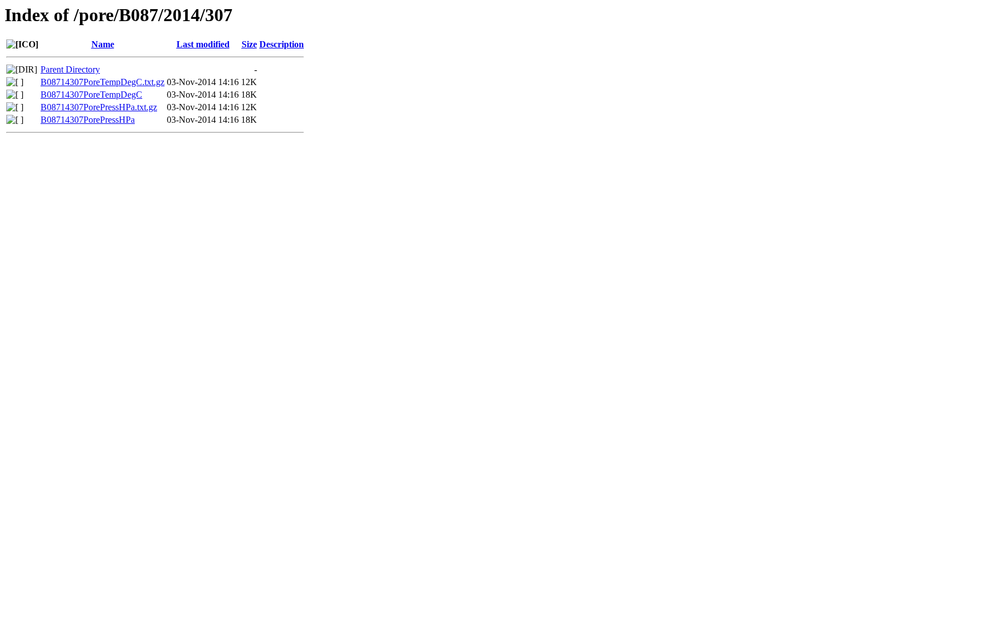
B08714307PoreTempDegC (91, 94)
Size (249, 44)
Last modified (203, 44)
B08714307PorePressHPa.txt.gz (99, 107)
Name (102, 44)
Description (281, 44)
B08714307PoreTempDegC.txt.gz (102, 82)
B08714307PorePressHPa (88, 120)
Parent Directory (70, 69)
